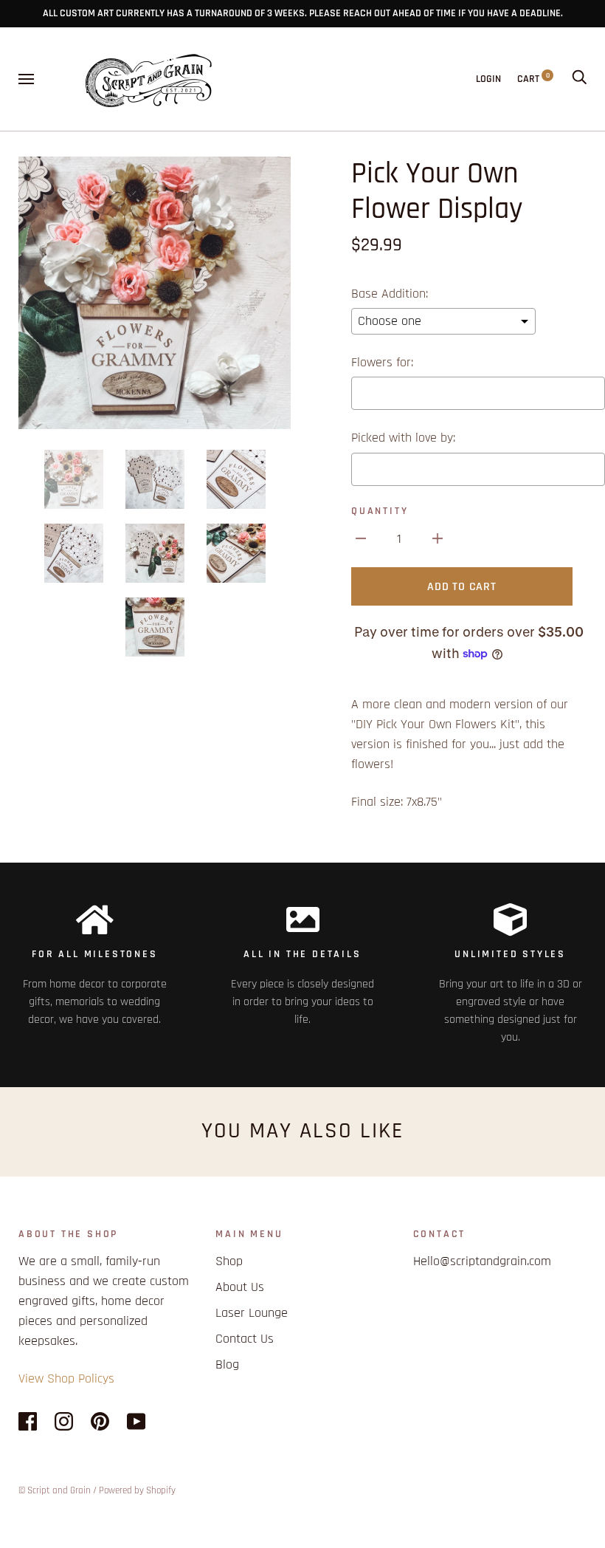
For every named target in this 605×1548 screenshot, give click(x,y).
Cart (533, 79)
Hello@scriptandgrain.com (482, 1261)
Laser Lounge (251, 1312)
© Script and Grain (54, 1490)
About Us (239, 1286)
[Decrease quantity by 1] (360, 538)
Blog (227, 1364)
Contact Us (244, 1338)
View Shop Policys (66, 1378)
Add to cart (461, 587)
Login (488, 79)
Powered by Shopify (137, 1490)
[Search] (579, 79)
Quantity (379, 511)
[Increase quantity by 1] (437, 538)
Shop (229, 1261)
